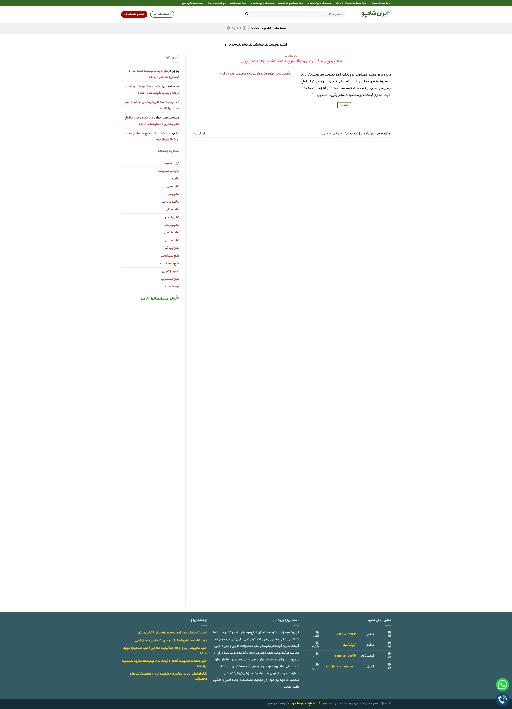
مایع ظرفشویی (291, 56)
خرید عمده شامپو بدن (380, 3)
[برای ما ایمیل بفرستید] (239, 28)
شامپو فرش (172, 209)
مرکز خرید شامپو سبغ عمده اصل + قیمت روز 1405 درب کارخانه (154, 74)
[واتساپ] (502, 684)
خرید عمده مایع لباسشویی (319, 3)
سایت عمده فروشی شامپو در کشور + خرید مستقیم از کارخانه (151, 105)
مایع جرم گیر (172, 248)
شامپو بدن (173, 186)
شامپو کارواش (171, 225)
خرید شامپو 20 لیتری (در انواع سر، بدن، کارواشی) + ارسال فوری (171, 640)
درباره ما (255, 28)
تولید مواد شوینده (168, 171)
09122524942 (346, 634)
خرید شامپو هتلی (238, 3)
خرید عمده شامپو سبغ (193, 3)
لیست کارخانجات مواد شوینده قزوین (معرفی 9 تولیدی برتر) (172, 632)
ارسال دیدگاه (198, 133)
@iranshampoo (345, 655)
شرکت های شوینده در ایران (335, 133)
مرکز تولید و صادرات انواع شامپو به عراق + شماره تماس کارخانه (151, 120)
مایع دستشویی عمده (216, 3)
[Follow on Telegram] (228, 28)
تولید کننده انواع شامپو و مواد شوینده (307, 704)
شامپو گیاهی (171, 232)
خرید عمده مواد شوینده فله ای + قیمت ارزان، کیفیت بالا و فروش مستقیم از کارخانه (164, 664)
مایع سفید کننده (169, 263)
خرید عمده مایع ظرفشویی (291, 3)
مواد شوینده (171, 286)
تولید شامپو (172, 163)
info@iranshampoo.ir (341, 666)
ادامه (344, 105)
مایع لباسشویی (170, 279)
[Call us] (233, 28)
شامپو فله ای (171, 217)
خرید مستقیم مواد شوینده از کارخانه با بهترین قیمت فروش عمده (152, 89)
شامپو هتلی (172, 240)
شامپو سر (173, 194)
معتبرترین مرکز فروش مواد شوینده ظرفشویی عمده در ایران (291, 61)
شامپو (175, 178)
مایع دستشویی (170, 255)
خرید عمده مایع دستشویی (262, 3)
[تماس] (502, 699)
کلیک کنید (349, 645)
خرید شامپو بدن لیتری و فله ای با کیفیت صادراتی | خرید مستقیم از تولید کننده (165, 651)
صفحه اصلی (280, 28)
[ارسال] (246, 14)
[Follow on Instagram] (244, 28)
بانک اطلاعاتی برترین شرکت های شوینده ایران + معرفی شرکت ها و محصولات (168, 676)
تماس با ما (266, 28)
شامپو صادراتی (170, 201)
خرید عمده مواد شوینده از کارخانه (351, 3)
